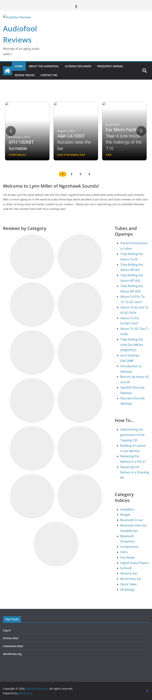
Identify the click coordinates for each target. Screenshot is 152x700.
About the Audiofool (44, 66)
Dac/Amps (127, 557)
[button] (28, 131)
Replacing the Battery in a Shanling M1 (134, 472)
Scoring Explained (78, 66)
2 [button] (71, 174)
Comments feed (13, 646)
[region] (76, 135)
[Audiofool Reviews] (7, 70)
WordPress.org (12, 654)
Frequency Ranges (110, 66)
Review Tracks (25, 75)
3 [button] (80, 174)
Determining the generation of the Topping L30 (132, 434)
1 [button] (62, 174)
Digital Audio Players (134, 563)
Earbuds (126, 568)
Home (19, 66)
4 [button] (89, 174)
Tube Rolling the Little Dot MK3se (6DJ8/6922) (131, 344)
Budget (125, 515)
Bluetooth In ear (131, 520)
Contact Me (49, 75)
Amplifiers (127, 509)
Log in (7, 630)
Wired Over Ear (130, 579)
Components (129, 547)
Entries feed (10, 638)
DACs (124, 552)
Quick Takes (128, 584)
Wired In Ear (128, 573)
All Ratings (127, 590)
